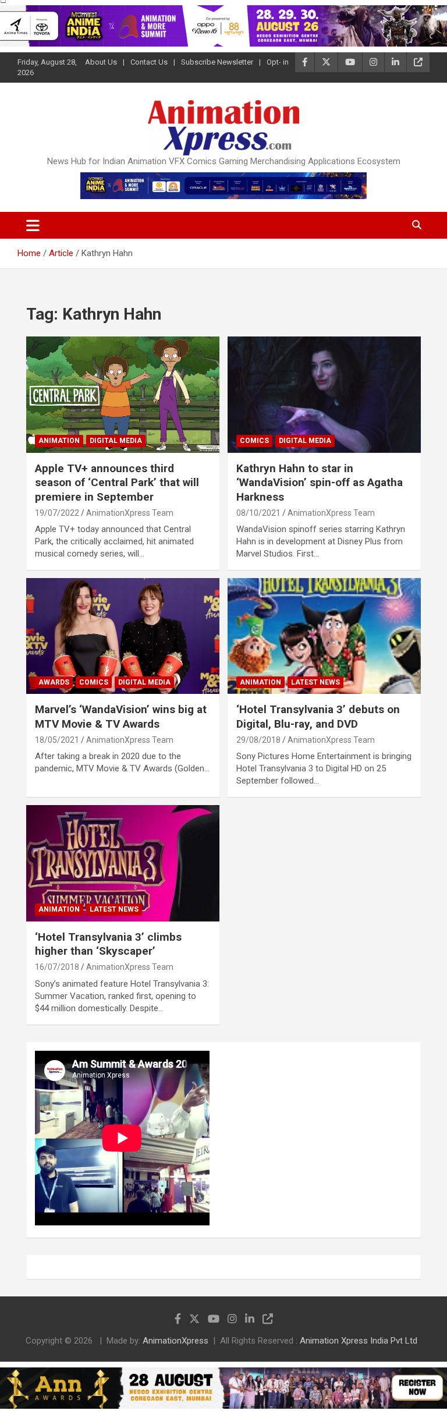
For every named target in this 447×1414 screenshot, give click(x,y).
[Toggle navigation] (32, 225)
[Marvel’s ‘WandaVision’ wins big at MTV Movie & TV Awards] (123, 636)
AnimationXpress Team (129, 513)
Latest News (315, 682)
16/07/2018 (57, 967)
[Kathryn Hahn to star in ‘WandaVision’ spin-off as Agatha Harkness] (324, 394)
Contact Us (149, 62)
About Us (101, 62)
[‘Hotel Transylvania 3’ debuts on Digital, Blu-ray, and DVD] (324, 636)
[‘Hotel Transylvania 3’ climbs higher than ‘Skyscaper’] (123, 863)
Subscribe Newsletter (217, 62)
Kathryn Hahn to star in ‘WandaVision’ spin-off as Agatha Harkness (319, 483)
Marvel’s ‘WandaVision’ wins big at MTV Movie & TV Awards (121, 717)
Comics (254, 441)
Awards (53, 682)
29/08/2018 (258, 740)
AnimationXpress (175, 1340)
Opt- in (278, 62)
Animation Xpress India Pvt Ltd (358, 1340)
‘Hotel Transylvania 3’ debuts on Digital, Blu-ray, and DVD (318, 717)
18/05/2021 (57, 740)
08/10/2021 (258, 513)
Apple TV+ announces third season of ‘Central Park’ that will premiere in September (117, 483)
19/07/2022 (57, 513)
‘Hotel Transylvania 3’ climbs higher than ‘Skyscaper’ (108, 944)
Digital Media (116, 441)
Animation (59, 441)
